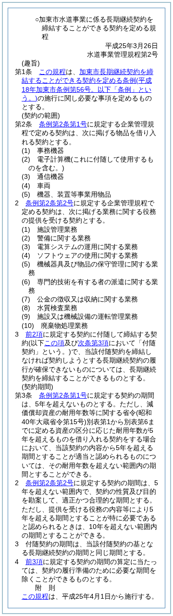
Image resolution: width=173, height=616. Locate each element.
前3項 (34, 562)
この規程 (52, 71)
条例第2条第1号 (63, 124)
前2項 (34, 334)
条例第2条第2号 (49, 203)
